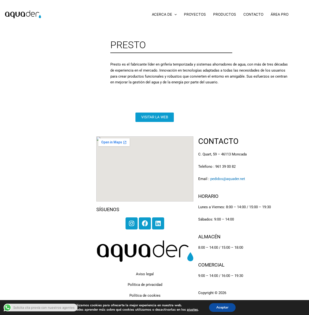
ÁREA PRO (279, 14)
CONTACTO (253, 14)
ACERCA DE (162, 14)
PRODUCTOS (224, 14)
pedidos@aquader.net (227, 179)
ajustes (192, 310)
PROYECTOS (195, 14)
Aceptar (222, 307)
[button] (174, 14)
